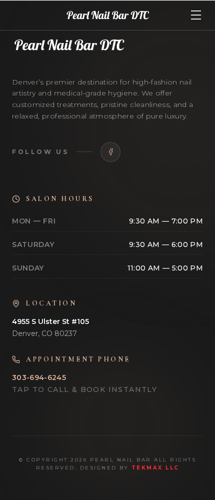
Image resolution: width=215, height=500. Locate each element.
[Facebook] (110, 152)
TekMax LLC (156, 467)
